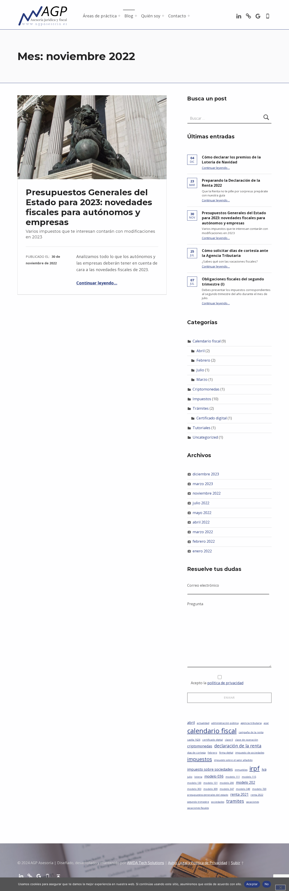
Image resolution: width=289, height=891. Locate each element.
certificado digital (212, 739)
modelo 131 (210, 782)
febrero (212, 752)
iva (264, 769)
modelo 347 (227, 789)
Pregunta (195, 603)
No (267, 884)
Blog (128, 16)
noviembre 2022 (207, 493)
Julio (200, 370)
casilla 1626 (193, 739)
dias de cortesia (196, 752)
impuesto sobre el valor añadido (233, 760)
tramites (235, 801)
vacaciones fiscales (198, 808)
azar (266, 723)
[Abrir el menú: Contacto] (189, 16)
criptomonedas (199, 746)
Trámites (201, 408)
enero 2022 (202, 551)
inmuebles (241, 769)
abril (191, 722)
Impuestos (202, 398)
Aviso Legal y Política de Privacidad (197, 862)
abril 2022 (201, 522)
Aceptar (252, 884)
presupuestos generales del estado (207, 794)
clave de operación (246, 739)
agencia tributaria (251, 723)
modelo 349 (243, 789)
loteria (198, 776)
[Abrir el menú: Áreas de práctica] (119, 16)
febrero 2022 (204, 541)
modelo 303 (194, 789)
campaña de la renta (251, 732)
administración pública (225, 723)
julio (189, 776)
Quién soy (150, 16)
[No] (280, 887)
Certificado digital (211, 418)
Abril (200, 350)
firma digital (226, 752)
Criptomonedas (206, 389)
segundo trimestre (198, 801)
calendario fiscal (212, 730)
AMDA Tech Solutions (145, 862)
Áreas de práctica (100, 16)
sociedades (217, 801)
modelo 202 (245, 782)
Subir (235, 862)
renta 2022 (257, 794)
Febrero (203, 360)
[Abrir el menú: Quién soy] (163, 16)
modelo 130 (194, 782)
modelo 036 (214, 776)
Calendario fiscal (207, 341)
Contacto (177, 16)
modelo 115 (249, 776)
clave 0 (229, 739)
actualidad (203, 723)
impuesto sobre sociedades (210, 769)
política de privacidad (225, 682)
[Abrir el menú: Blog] (136, 16)
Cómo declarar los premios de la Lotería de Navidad (231, 160)
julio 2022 (201, 502)
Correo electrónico (203, 585)
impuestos (199, 759)
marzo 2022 (203, 531)
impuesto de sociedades (249, 752)
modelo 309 (210, 789)
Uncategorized (205, 437)
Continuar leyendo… (96, 283)
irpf (254, 768)
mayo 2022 (202, 512)
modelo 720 (259, 789)
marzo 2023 (203, 483)
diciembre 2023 (206, 474)
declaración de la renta (237, 746)
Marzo (201, 379)
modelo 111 (233, 776)
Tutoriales (201, 427)
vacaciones (252, 801)
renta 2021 (239, 794)
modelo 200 (227, 782)
